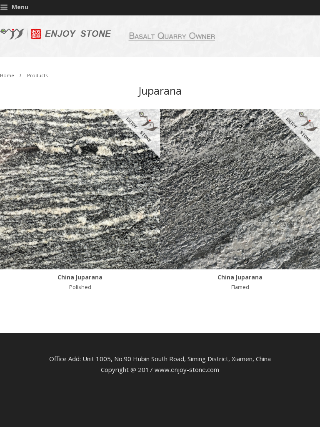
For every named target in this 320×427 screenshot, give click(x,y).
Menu (19, 7)
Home (7, 75)
